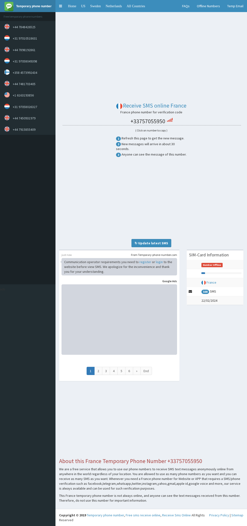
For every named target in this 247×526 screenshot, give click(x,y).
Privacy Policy (219, 515)
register (145, 262)
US (83, 6)
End (146, 371)
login (159, 262)
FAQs (186, 6)
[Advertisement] (26, 209)
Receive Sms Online (176, 515)
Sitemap (237, 515)
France (211, 282)
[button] (60, 6)
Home (72, 6)
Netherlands (114, 6)
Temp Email (235, 6)
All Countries (136, 6)
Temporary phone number (105, 515)
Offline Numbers (208, 6)
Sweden (95, 6)
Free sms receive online (143, 515)
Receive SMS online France (154, 105)
